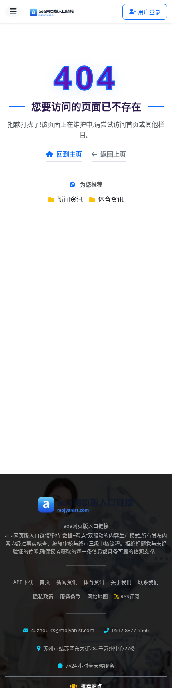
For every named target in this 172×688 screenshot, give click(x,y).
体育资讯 (110, 199)
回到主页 (69, 154)
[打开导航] (13, 11)
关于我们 (121, 582)
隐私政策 (43, 596)
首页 (45, 582)
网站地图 (97, 596)
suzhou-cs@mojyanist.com (62, 630)
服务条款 (70, 596)
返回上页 (113, 154)
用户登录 (149, 12)
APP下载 (23, 582)
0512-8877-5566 (130, 630)
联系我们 (148, 582)
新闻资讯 (69, 199)
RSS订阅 (130, 596)
